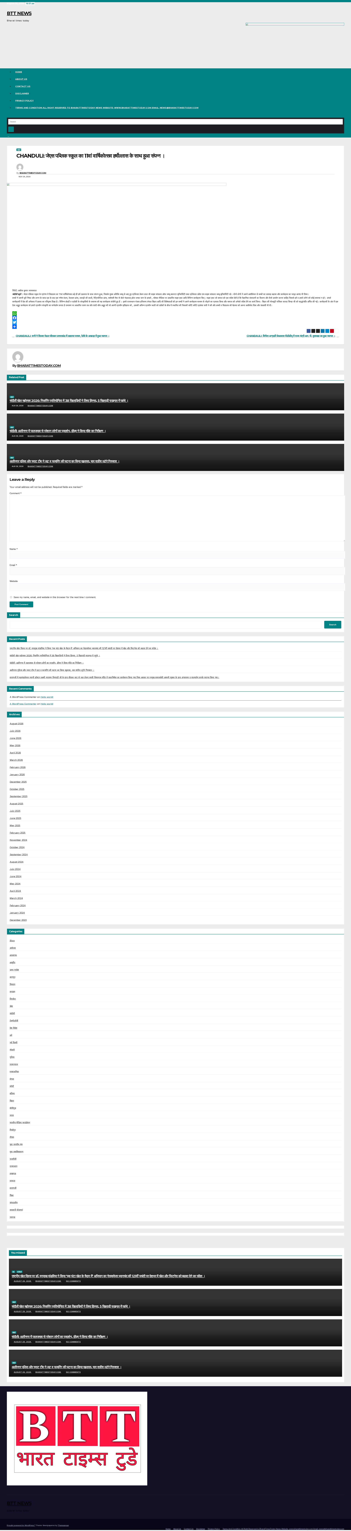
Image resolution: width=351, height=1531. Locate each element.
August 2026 (16, 723)
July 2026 (15, 731)
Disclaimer (22, 93)
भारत (12, 1115)
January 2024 (17, 912)
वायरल (12, 1180)
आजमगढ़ (13, 955)
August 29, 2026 (23, 1281)
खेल (11, 1006)
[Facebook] (175, 318)
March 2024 (16, 898)
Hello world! (47, 697)
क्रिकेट (13, 998)
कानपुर (12, 977)
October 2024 (17, 847)
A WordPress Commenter (23, 703)
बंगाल (12, 1078)
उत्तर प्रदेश (14, 969)
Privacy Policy (24, 100)
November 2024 (18, 840)
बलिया (12, 1093)
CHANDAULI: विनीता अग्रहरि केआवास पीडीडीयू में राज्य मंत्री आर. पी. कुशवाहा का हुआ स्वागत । (291, 336)
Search (13, 615)
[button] (8, 115)
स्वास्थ (12, 1217)
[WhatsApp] (175, 313)
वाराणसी (13, 1188)
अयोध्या (13, 948)
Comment (16, 493)
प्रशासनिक (14, 1071)
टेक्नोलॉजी (14, 1020)
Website (14, 581)
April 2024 (15, 891)
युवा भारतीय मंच (16, 1144)
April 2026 (15, 752)
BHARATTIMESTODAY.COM (33, 173)
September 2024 (19, 854)
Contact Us (22, 86)
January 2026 (17, 774)
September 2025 (18, 796)
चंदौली (18, 150)
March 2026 (16, 760)
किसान (12, 984)
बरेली (12, 1086)
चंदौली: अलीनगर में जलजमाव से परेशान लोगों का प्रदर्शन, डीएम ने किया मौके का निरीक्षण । (58, 431)
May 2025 (15, 825)
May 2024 (15, 883)
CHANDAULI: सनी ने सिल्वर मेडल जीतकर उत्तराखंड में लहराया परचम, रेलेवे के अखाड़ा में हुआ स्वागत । (63, 336)
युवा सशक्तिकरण (16, 1151)
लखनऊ (13, 1173)
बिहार (12, 1100)
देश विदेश (13, 1028)
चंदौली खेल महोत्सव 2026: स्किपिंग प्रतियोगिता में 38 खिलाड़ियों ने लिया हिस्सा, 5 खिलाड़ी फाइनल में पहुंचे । (69, 401)
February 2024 (18, 905)
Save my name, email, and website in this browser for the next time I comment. (55, 597)
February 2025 (18, 832)
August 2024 (16, 861)
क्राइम (12, 991)
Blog (12, 940)
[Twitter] (175, 322)
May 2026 (15, 745)
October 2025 (17, 789)
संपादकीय (14, 1202)
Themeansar (63, 1525)
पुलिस (12, 1057)
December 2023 (18, 920)
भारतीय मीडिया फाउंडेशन (20, 1122)
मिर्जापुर (13, 1129)
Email (13, 565)
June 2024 (15, 876)
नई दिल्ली (13, 1042)
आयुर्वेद (12, 962)
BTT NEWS (19, 13)
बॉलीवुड (13, 1108)
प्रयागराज (14, 1064)
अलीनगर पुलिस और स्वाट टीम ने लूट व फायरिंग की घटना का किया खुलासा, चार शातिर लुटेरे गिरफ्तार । (65, 461)
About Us (21, 79)
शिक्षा (12, 1195)
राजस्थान (13, 1166)
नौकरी (12, 1049)
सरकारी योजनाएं (16, 1209)
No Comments (73, 1281)
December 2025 (18, 781)
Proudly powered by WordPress (21, 1525)
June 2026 (15, 738)
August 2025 (16, 803)
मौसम (12, 1137)
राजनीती (13, 1159)
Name (14, 549)
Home (18, 72)
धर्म (11, 1035)
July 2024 (15, 869)
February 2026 (18, 767)
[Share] (175, 326)
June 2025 (15, 818)
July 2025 (15, 811)
